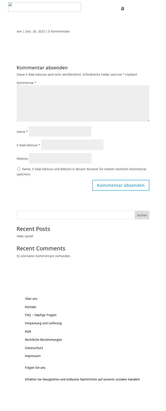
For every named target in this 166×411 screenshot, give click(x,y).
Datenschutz (34, 348)
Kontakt (30, 307)
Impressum (33, 356)
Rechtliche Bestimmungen (43, 340)
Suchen (142, 215)
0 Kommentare (59, 31)
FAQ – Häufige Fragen (40, 315)
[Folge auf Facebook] (28, 390)
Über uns (31, 299)
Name (22, 132)
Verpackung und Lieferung (43, 323)
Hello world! (25, 236)
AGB (28, 331)
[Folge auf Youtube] (37, 390)
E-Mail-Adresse (28, 145)
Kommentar (26, 83)
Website (22, 159)
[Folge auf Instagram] (45, 390)
